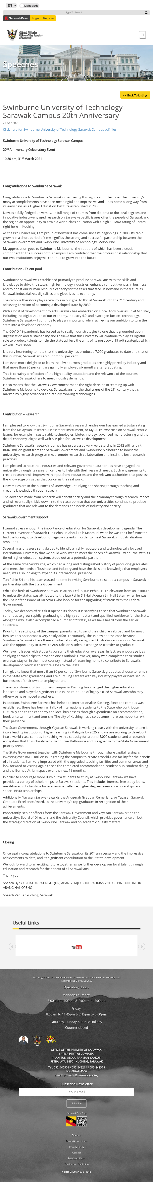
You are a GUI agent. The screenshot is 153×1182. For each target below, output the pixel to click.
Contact (76, 1152)
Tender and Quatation (76, 1164)
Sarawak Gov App (76, 1113)
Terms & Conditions (76, 1141)
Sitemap (76, 1135)
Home (17, 26)
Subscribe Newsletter (77, 1084)
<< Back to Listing (135, 95)
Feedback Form (76, 1158)
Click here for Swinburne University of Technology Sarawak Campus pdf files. (60, 129)
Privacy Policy (76, 1147)
